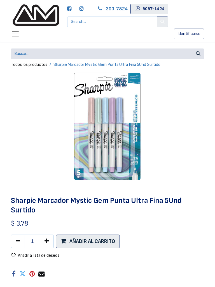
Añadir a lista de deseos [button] (38, 255)
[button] (88, 241)
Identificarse (188, 33)
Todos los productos (29, 64)
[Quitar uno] (18, 241)
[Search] (162, 22)
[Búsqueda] (198, 53)
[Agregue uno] (47, 241)
